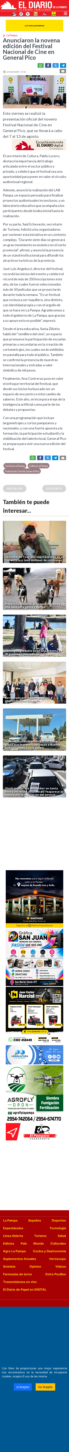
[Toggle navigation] (65, 13)
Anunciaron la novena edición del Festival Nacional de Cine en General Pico (31, 49)
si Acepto (22, 1387)
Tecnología (57, 1228)
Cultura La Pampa (38, 465)
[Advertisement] (34, 834)
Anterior (14, 488)
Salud (62, 1236)
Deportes (59, 1220)
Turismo (40, 1236)
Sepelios (34, 1220)
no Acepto (45, 1387)
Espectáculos (13, 1228)
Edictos (8, 1243)
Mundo (38, 1243)
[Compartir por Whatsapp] (41, 65)
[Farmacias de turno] (28, 13)
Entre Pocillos (55, 1274)
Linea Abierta (13, 1236)
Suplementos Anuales (19, 1259)
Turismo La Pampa (15, 465)
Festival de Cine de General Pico (22, 471)
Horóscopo (57, 1259)
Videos (60, 1266)
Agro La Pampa (14, 1251)
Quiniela (9, 1266)
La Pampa (10, 1220)
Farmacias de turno (17, 1274)
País (24, 1243)
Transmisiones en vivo (20, 1282)
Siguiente (54, 488)
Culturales (58, 1243)
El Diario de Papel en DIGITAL (24, 1289)
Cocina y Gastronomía (49, 1251)
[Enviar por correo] (63, 71)
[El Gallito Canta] (14, 13)
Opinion (35, 1266)
